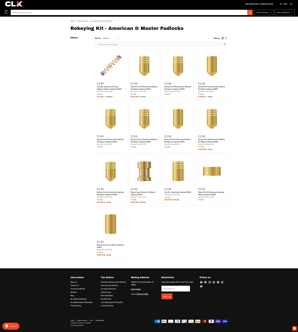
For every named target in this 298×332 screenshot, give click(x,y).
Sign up (167, 296)
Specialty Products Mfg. (105, 91)
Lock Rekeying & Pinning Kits (112, 302)
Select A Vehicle (262, 12)
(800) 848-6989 (142, 294)
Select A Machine (283, 12)
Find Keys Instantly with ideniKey (113, 282)
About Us (73, 282)
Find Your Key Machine (109, 285)
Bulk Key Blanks (107, 295)
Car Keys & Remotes (108, 289)
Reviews (73, 292)
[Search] (250, 12)
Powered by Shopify (77, 325)
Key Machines (106, 299)
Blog (72, 295)
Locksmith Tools (107, 306)
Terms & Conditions (77, 289)
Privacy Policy (75, 306)
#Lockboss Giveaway (78, 299)
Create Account (82, 320)
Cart (91, 320)
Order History (99, 320)
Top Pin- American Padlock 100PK (177, 192)
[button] (283, 4)
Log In (72, 320)
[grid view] (222, 38)
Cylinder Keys (106, 292)
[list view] (226, 38)
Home (72, 21)
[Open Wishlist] (294, 328)
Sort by (97, 38)
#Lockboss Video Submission (81, 302)
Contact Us (74, 285)
